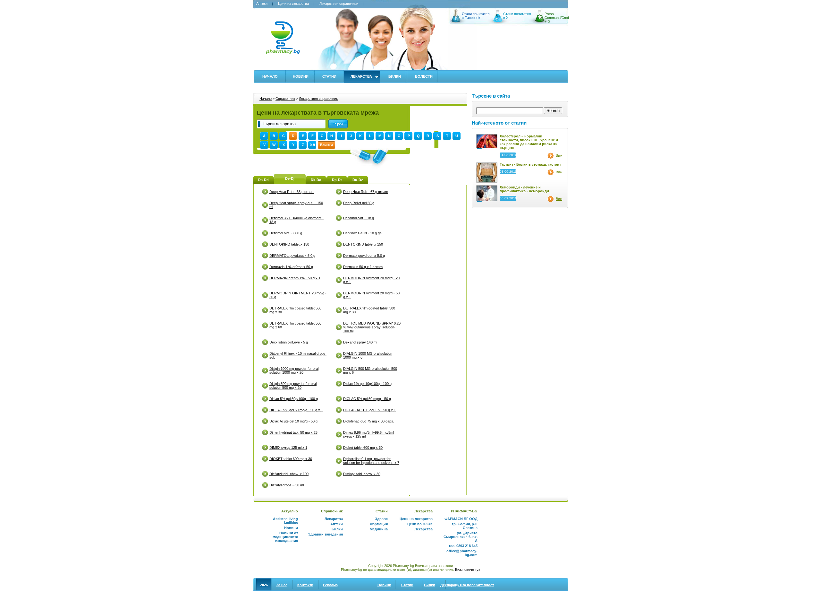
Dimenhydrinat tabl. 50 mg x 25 (293, 432)
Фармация (379, 524)
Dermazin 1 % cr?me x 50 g (291, 267)
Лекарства (361, 76)
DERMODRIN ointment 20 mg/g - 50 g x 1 (371, 295)
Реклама (330, 585)
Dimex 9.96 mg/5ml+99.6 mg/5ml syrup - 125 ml (368, 434)
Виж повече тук (467, 569)
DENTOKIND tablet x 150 (289, 244)
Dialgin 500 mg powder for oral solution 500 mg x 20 (293, 385)
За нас (281, 585)
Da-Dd (263, 180)
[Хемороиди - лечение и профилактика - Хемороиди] (486, 200)
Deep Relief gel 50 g (358, 203)
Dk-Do (316, 180)
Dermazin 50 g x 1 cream (363, 267)
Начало (270, 76)
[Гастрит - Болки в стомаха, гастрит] (486, 181)
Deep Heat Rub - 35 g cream (291, 192)
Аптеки (261, 3)
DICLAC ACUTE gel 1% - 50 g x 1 (369, 410)
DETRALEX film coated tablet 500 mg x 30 (295, 310)
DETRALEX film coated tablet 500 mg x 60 (295, 325)
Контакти (305, 585)
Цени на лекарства (293, 3)
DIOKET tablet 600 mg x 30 (290, 459)
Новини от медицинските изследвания (285, 537)
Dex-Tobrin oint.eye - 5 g (288, 342)
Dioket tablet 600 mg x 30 (363, 447)
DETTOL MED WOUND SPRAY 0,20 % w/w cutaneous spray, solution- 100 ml (372, 327)
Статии (329, 76)
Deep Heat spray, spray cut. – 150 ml (296, 205)
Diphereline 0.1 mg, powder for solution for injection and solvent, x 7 (371, 461)
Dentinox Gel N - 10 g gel (362, 233)
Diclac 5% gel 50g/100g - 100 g (293, 399)
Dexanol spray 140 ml (360, 342)
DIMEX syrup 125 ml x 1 (288, 447)
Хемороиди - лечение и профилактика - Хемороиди (524, 189)
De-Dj (289, 178)
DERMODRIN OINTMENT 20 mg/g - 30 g (297, 295)
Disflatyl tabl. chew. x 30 (361, 474)
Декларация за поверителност (467, 585)
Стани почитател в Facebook (475, 16)
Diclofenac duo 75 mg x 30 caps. (368, 421)
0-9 (312, 145)
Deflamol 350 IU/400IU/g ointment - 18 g (296, 220)
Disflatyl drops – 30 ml (286, 485)
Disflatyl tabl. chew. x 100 (289, 474)
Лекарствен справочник (338, 3)
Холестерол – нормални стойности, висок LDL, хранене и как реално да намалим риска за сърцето (529, 142)
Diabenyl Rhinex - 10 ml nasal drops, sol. (297, 355)
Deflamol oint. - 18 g (358, 218)
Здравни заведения (325, 534)
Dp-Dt (337, 180)
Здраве (381, 519)
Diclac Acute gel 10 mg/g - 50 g (293, 421)
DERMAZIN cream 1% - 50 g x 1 (294, 278)
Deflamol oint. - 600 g (285, 233)
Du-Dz (357, 180)
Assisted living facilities (285, 521)
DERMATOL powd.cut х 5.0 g (292, 255)
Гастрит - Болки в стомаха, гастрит (530, 164)
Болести (424, 76)
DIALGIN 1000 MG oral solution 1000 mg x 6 (367, 355)
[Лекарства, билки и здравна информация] (282, 41)
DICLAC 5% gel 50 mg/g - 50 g (367, 399)
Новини (301, 76)
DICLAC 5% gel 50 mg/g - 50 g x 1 (296, 410)
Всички (326, 145)
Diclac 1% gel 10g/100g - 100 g (367, 384)
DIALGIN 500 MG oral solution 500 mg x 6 (370, 370)
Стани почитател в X (517, 16)
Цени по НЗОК (420, 524)
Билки (394, 76)
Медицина (379, 529)
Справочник (285, 98)
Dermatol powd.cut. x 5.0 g (364, 255)
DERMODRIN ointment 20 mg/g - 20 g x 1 (371, 280)
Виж (559, 155)
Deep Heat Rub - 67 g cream (365, 192)
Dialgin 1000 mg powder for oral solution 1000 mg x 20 (293, 370)
